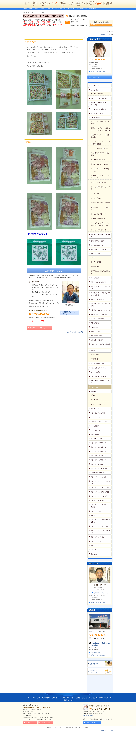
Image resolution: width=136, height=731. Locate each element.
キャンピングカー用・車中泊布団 (100, 235)
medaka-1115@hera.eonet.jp (101, 644)
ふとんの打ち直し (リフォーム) (46, 3)
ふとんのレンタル (64, 698)
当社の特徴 (94, 90)
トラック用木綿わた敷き (98, 182)
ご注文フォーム (99, 3)
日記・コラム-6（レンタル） (100, 526)
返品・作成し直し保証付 (98, 282)
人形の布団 (94, 387)
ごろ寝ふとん (95, 193)
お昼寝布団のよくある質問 (99, 314)
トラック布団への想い (98, 113)
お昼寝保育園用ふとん (63, 3)
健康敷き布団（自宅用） (98, 241)
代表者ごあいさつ (96, 399)
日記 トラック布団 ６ (98, 460)
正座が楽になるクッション (99, 368)
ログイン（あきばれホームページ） (104, 730)
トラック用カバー (96, 198)
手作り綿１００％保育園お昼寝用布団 (100, 305)
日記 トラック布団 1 (98, 438)
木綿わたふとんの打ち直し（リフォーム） (100, 104)
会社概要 (93, 391)
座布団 (93, 350)
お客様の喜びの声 (109, 3)
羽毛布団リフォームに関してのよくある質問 (100, 294)
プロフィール (95, 395)
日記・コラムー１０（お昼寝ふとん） (100, 482)
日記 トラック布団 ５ (98, 455)
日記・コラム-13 (96, 550)
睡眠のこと (94, 554)
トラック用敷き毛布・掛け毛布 (100, 202)
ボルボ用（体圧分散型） (98, 159)
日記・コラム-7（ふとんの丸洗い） (100, 531)
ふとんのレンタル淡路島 (98, 376)
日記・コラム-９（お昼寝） (99, 477)
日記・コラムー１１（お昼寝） (100, 487)
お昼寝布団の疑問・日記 (98, 472)
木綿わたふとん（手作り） (99, 98)
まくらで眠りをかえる (98, 245)
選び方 (93, 257)
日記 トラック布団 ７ (98, 464)
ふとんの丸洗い (95, 372)
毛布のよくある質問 (97, 340)
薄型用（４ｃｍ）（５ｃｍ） (100, 164)
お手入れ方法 (95, 266)
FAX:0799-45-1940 (88, 715)
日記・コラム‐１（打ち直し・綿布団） (100, 506)
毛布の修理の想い (96, 335)
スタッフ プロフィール (98, 404)
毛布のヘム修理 (95, 331)
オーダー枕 (71, 3)
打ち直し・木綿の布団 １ (99, 500)
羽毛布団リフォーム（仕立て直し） (100, 287)
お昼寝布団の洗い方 (97, 327)
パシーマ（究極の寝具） (98, 318)
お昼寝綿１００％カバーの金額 (100, 310)
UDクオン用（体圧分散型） (99, 148)
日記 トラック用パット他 (99, 468)
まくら (93, 515)
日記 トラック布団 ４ (98, 451)
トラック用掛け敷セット (98, 230)
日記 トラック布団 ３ (98, 447)
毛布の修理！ (95, 359)
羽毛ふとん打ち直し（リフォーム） (81, 3)
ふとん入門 (37, 698)
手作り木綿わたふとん (35, 3)
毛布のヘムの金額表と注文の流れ (100, 345)
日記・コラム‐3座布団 (97, 511)
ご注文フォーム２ (96, 417)
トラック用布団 (95, 117)
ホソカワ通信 (107, 698)
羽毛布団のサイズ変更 (98, 363)
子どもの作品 (95, 323)
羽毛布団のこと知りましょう (100, 299)
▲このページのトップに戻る (74, 332)
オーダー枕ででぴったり (98, 249)
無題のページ (95, 409)
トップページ (27, 3)
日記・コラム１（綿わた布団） (100, 492)
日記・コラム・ (95, 545)
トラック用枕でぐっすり (99, 214)
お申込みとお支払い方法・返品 (100, 421)
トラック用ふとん (55, 3)
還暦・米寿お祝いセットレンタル (100, 382)
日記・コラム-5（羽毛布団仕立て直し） (100, 521)
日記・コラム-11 (96, 541)
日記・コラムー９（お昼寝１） (100, 496)
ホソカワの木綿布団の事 (98, 109)
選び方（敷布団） (96, 262)
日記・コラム (68, 700)
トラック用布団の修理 (98, 218)
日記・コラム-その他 (97, 537)
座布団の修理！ (96, 354)
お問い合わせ (95, 434)
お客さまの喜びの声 (97, 93)
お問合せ (84, 698)
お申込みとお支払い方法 (91, 4)
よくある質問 (95, 426)
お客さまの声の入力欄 (98, 413)
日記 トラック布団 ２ (98, 443)
